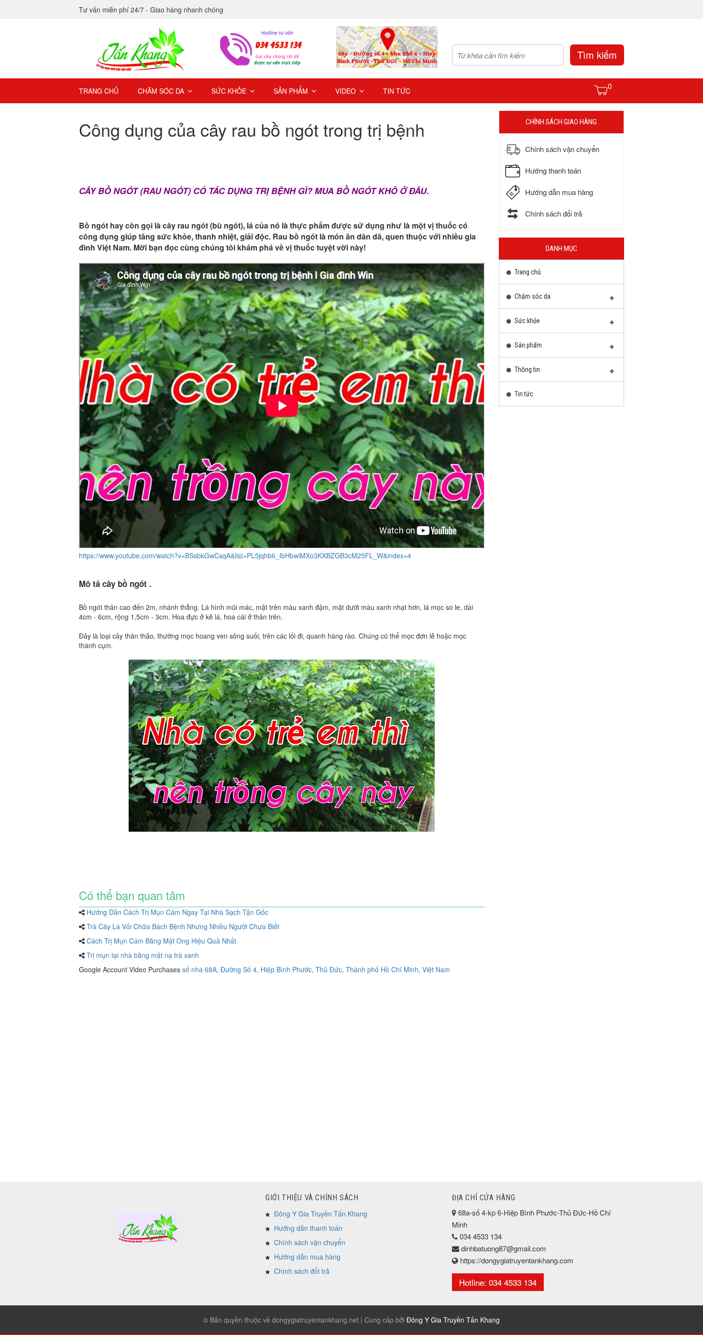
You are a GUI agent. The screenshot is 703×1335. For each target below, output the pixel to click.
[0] (601, 90)
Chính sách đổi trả (302, 1271)
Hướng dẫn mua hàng (307, 1256)
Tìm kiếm (597, 55)
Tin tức (396, 91)
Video (345, 91)
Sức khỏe (228, 91)
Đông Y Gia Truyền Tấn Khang (320, 1213)
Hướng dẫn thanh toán (308, 1228)
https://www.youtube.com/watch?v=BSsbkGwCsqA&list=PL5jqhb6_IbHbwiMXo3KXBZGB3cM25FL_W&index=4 (245, 555)
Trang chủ (99, 91)
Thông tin (526, 369)
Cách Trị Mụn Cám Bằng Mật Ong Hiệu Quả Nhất (161, 940)
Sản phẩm (291, 91)
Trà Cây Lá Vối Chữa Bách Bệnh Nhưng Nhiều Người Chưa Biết (183, 926)
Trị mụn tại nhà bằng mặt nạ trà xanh (143, 955)
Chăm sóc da (161, 91)
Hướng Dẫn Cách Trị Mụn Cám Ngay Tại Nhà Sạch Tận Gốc (177, 912)
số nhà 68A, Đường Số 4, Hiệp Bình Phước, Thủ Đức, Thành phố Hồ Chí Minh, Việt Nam (316, 969)
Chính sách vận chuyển (309, 1242)
